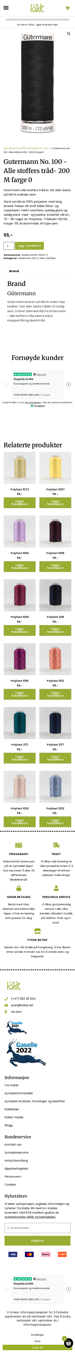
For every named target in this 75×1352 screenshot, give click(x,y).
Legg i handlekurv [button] (19, 502)
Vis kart (16, 1012)
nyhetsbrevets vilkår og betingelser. (30, 1217)
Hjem (6, 148)
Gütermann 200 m (41, 148)
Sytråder (16, 148)
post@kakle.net (22, 1005)
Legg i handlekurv (29, 246)
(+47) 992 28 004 (23, 999)
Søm (25, 148)
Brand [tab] (14, 271)
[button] (6, 8)
